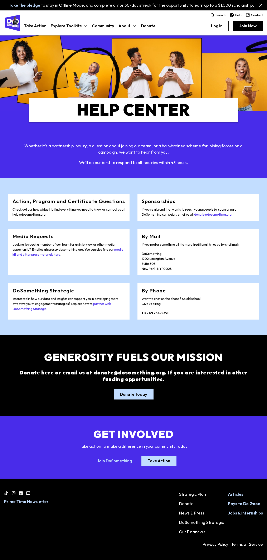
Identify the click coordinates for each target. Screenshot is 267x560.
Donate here (36, 372)
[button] (69, 28)
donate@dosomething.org (213, 214)
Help (238, 15)
